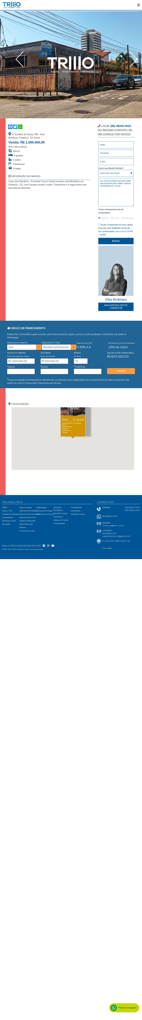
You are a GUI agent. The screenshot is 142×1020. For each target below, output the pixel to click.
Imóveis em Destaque (10, 514)
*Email (44, 367)
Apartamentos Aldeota (28, 511)
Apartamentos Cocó (27, 517)
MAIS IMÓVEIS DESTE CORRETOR (116, 306)
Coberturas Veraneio (27, 521)
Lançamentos (7, 517)
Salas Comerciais (26, 524)
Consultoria (58, 517)
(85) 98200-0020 (109, 516)
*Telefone (79, 367)
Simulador (6, 524)
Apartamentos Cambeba (29, 514)
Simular (121, 371)
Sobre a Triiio (7, 511)
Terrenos (22, 527)
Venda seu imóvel (9, 521)
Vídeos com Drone (61, 520)
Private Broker (59, 523)
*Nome (11, 367)
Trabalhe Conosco (78, 514)
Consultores (75, 511)
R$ (9, 361)
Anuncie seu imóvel (27, 531)
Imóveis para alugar (44, 511)
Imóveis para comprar (45, 514)
